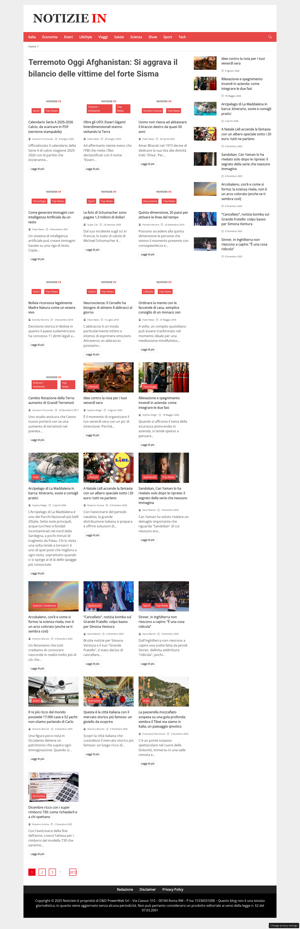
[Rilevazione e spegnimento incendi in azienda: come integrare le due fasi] (164, 377)
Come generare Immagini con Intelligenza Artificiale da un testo (51, 217)
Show (153, 37)
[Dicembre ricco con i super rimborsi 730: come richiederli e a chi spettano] (53, 787)
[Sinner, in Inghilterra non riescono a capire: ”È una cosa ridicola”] (164, 596)
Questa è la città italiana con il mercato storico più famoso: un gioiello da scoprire (107, 717)
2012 (73, 872)
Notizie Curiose (152, 110)
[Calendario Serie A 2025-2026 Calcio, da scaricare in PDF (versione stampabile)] (53, 101)
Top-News (52, 110)
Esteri (68, 37)
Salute (119, 37)
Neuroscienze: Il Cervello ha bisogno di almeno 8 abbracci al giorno (107, 308)
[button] (270, 36)
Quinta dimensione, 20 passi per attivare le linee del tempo (163, 214)
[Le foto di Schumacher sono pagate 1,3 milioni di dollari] (108, 192)
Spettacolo (149, 477)
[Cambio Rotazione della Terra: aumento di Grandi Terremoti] (53, 377)
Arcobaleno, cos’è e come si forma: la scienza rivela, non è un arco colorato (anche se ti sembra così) (51, 624)
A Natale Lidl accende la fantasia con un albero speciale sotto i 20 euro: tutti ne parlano (108, 493)
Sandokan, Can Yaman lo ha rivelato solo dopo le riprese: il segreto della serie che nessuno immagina (163, 495)
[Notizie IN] (69, 18)
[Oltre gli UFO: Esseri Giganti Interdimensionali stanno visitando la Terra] (108, 101)
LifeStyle (85, 37)
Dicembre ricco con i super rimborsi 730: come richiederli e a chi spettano (52, 812)
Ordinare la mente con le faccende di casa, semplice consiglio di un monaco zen (160, 308)
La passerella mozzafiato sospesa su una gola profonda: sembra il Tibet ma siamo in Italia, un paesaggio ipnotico (162, 719)
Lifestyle (148, 291)
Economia (50, 37)
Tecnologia (39, 201)
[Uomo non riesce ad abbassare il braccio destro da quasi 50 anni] (164, 101)
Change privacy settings (284, 925)
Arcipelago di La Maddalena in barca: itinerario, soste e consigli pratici (53, 493)
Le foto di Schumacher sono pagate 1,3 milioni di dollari (105, 214)
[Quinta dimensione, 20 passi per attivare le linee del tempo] (164, 192)
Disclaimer (148, 889)
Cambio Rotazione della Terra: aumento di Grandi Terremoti (51, 400)
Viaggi (103, 37)
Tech (182, 37)
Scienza (136, 37)
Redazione (125, 889)
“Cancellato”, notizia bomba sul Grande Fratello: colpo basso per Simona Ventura (107, 622)
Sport (167, 37)
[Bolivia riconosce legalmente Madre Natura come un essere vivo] (53, 282)
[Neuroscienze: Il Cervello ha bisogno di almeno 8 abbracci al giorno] (108, 282)
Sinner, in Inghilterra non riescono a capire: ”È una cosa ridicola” (161, 622)
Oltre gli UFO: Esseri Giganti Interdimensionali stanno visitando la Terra (104, 127)
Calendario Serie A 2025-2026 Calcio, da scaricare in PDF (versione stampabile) (50, 127)
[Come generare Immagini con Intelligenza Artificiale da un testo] (53, 192)
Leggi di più (37, 169)
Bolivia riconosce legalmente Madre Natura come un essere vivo (51, 308)
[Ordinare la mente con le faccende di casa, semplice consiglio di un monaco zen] (164, 282)
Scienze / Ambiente (94, 108)
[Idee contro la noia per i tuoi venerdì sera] (108, 377)
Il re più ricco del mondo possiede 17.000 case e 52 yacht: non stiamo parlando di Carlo (53, 717)
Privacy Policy (172, 889)
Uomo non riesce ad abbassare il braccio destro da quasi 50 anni (163, 127)
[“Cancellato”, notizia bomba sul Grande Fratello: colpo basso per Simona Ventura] (108, 596)
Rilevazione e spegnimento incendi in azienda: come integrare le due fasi (159, 403)
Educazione (150, 201)
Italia (32, 37)
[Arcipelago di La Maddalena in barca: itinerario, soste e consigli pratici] (53, 468)
